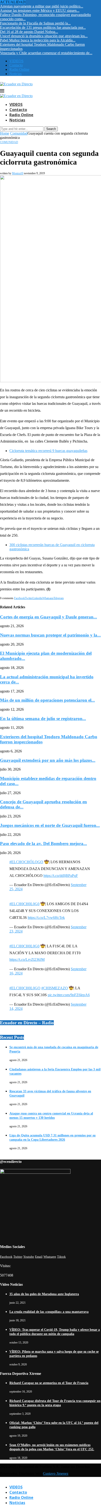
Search (51, 129)
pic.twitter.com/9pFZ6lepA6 (69, 995)
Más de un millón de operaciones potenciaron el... (47, 700)
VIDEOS (16, 61)
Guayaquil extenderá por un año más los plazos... (47, 760)
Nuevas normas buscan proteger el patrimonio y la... (50, 635)
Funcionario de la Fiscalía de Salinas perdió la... (35, 23)
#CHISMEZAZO (54, 988)
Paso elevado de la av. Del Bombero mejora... (43, 843)
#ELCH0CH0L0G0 (24, 904)
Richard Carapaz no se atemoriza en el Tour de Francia (48, 1383)
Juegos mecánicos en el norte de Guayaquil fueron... (50, 825)
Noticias (15, 74)
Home (4, 133)
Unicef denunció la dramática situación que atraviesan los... (44, 36)
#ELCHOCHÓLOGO (26, 862)
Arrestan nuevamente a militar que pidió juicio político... (41, 6)
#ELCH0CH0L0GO (24, 988)
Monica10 (17, 173)
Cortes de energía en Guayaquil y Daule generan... (48, 616)
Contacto (16, 65)
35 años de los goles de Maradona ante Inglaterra (44, 1294)
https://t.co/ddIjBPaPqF (60, 876)
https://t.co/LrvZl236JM (27, 960)
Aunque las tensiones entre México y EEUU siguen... (39, 10)
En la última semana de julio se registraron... (43, 718)
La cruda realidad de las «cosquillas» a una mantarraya (49, 1312)
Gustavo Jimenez (55, 1474)
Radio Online (19, 69)
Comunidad (18, 133)
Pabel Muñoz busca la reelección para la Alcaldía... (37, 40)
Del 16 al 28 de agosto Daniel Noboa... (29, 32)
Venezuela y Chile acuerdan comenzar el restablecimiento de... (46, 53)
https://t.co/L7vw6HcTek (46, 918)
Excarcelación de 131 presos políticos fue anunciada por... (43, 27)
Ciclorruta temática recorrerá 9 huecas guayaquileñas (48, 451)
